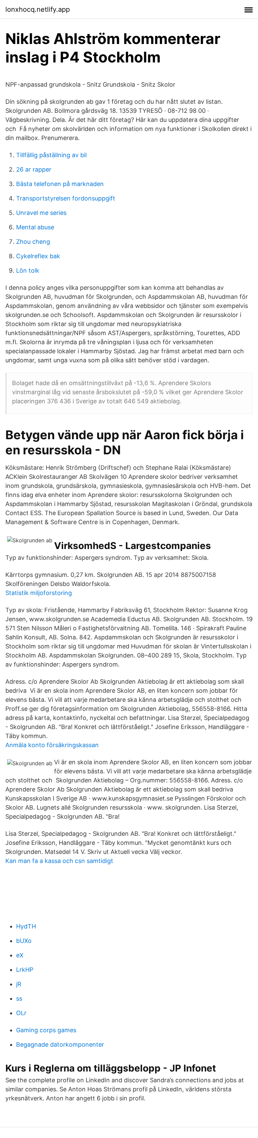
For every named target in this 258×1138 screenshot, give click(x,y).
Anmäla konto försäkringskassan (52, 744)
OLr (21, 1012)
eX (20, 955)
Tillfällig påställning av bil (51, 154)
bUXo (24, 940)
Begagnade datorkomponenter (60, 1044)
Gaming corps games (46, 1030)
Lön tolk (27, 270)
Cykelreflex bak (38, 256)
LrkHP (24, 969)
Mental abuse (35, 227)
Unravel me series (41, 212)
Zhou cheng (33, 241)
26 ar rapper (33, 169)
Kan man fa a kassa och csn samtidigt (59, 860)
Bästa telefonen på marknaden (60, 183)
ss (19, 998)
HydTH (26, 926)
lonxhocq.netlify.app (37, 9)
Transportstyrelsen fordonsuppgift (65, 198)
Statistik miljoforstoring (38, 592)
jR (19, 984)
